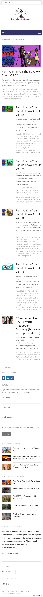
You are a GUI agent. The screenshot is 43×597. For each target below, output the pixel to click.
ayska (20, 96)
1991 (24, 89)
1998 (11, 92)
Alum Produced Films (21, 94)
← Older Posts (7, 367)
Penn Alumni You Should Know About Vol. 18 (28, 214)
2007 (30, 92)
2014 (29, 139)
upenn (27, 202)
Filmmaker (19, 150)
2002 (29, 239)
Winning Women (15, 99)
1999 (15, 92)
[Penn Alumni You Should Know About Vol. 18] (7, 212)
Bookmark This (20, 146)
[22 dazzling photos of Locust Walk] (6, 507)
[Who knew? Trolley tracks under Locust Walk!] (6, 516)
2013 (7, 94)
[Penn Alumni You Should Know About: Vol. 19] (7, 162)
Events (28, 199)
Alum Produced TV (34, 94)
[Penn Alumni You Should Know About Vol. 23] (21, 46)
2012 (21, 139)
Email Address (7, 417)
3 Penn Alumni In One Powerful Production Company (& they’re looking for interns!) (28, 326)
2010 (29, 296)
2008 (34, 92)
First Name (6, 398)
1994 (31, 89)
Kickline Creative (15, 594)
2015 (36, 296)
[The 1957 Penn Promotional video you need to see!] (6, 498)
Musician (18, 153)
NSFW (27, 253)
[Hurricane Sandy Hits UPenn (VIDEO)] (6, 490)
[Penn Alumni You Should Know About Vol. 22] (7, 109)
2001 (33, 293)
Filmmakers (27, 150)
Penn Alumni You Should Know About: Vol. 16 (28, 268)
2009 (38, 92)
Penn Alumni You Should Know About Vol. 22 (28, 111)
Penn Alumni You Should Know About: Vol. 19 (28, 165)
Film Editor (37, 305)
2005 (17, 193)
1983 (27, 134)
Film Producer (34, 96)
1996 (3, 92)
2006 (26, 92)
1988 (20, 89)
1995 (35, 89)
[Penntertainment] (21, 15)
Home (4, 40)
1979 (12, 89)
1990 (35, 237)
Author (30, 143)
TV (2, 99)
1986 (35, 188)
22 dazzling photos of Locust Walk (25, 505)
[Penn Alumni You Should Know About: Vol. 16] (7, 266)
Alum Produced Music (33, 141)
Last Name (6, 407)
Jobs (17, 253)
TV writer (7, 99)
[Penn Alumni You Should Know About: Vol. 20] (6, 482)
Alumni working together (10, 96)
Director (36, 249)
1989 (31, 134)
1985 (16, 89)
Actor (11, 94)
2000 (36, 190)
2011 (3, 94)
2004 (22, 92)
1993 (28, 89)
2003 (19, 92)
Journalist (34, 150)
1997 (7, 92)
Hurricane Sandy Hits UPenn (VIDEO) (26, 489)
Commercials (20, 148)
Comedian (26, 96)
